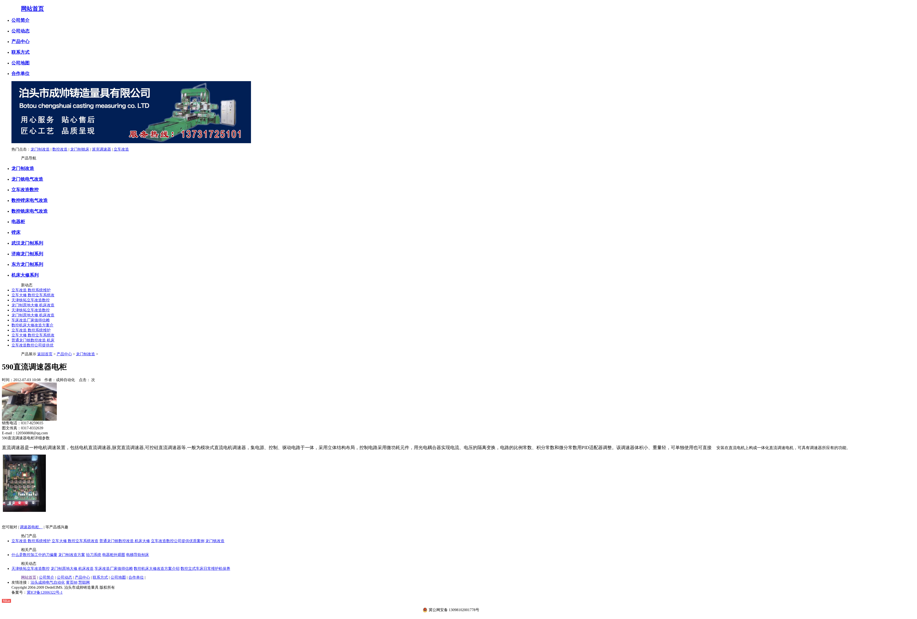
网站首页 (32, 8)
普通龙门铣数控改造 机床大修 (124, 541)
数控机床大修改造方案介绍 (157, 569)
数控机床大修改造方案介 (32, 325)
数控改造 (60, 149)
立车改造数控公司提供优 (32, 345)
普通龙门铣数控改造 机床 (32, 340)
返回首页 (45, 354)
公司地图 (20, 62)
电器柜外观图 (113, 555)
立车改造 (121, 149)
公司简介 (20, 20)
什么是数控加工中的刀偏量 (34, 555)
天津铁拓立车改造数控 (30, 300)
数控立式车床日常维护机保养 (205, 569)
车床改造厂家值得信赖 (30, 320)
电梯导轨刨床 (137, 555)
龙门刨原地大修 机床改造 (32, 305)
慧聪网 (84, 582)
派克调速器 (101, 149)
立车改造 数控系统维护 (31, 290)
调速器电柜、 (31, 527)
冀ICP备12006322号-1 (45, 592)
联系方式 (20, 52)
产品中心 (20, 41)
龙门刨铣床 (79, 149)
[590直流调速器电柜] (29, 419)
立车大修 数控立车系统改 (32, 295)
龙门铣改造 (214, 541)
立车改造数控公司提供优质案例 (177, 541)
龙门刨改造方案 (71, 555)
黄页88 (71, 582)
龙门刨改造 (40, 149)
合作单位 (20, 73)
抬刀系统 (93, 555)
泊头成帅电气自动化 (48, 582)
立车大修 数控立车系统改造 (75, 541)
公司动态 (20, 30)
